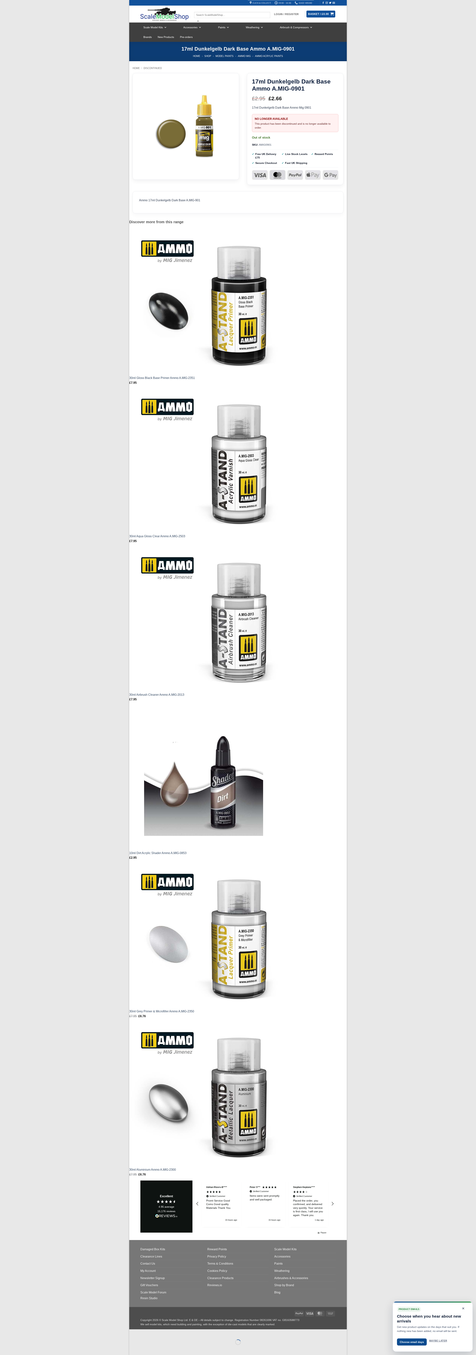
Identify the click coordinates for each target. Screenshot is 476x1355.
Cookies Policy (217, 1270)
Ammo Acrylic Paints (269, 56)
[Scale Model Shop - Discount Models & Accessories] (164, 14)
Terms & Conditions (220, 1263)
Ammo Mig (244, 56)
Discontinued (153, 68)
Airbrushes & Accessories (291, 1278)
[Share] (154, 1333)
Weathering (252, 27)
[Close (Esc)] (165, 1333)
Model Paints (225, 56)
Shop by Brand (284, 1285)
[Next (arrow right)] (143, 1348)
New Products (166, 37)
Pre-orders (186, 37)
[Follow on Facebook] (323, 3)
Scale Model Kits (153, 27)
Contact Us (147, 1263)
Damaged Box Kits (152, 1249)
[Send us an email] (334, 3)
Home (196, 56)
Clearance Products (220, 1278)
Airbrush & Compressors (294, 27)
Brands (147, 37)
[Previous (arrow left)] (132, 1348)
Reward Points (217, 1249)
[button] (197, 1203)
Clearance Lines (151, 1256)
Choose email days (412, 1341)
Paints (221, 27)
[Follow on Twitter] (330, 3)
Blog (277, 1292)
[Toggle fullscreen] (143, 1333)
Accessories (190, 27)
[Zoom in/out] (132, 1333)
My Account (148, 1270)
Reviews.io (214, 1285)
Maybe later (438, 1340)
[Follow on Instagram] (327, 3)
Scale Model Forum (153, 1292)
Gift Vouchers (149, 1285)
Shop (207, 56)
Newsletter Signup (152, 1278)
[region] (264, 1204)
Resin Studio (148, 1298)
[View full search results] (197, 9)
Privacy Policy (216, 1256)
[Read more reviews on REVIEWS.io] (166, 1216)
